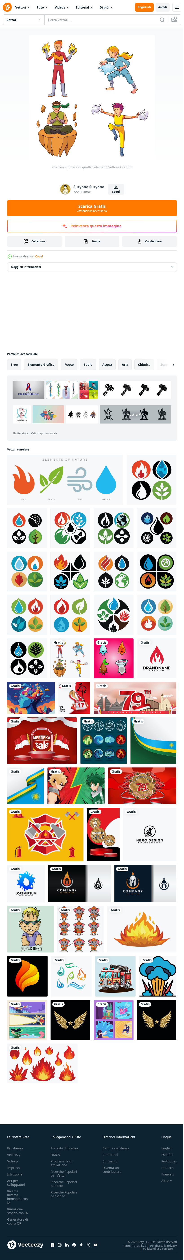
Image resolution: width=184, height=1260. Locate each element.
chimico (144, 364)
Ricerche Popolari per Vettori (64, 1173)
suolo (88, 364)
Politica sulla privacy (160, 1245)
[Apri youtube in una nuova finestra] (95, 1245)
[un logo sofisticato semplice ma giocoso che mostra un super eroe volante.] (149, 834)
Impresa (13, 1168)
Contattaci (110, 1155)
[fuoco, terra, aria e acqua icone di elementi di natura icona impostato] (65, 480)
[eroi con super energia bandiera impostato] (27, 1020)
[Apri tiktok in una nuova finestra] (81, 1245)
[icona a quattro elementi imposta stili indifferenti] (103, 740)
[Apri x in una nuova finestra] (88, 1245)
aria (125, 364)
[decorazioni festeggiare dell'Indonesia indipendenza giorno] (142, 785)
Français (164, 1174)
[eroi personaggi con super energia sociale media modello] (114, 1020)
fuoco (69, 364)
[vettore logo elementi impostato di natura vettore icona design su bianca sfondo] (71, 976)
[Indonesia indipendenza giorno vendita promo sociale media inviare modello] (103, 834)
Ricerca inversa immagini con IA (17, 1197)
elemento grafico (41, 364)
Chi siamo (110, 1161)
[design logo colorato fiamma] (27, 976)
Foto (40, 7)
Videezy (13, 1161)
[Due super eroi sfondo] (76, 785)
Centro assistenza (116, 1148)
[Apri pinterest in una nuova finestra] (74, 1245)
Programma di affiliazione (61, 1163)
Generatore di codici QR (17, 1221)
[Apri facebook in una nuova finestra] (52, 1245)
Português (165, 1161)
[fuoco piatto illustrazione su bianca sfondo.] (141, 929)
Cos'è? (39, 256)
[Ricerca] (162, 19)
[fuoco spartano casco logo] (79, 883)
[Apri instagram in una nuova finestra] (59, 1245)
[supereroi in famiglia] (30, 929)
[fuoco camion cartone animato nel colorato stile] (115, 976)
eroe (14, 364)
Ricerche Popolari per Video (64, 1194)
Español (164, 1155)
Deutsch (164, 1168)
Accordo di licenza (64, 1148)
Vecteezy (13, 1155)
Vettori (20, 7)
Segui (116, 192)
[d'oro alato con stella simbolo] (70, 1020)
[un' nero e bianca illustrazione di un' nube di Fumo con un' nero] (157, 976)
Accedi (162, 7)
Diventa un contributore (112, 1170)
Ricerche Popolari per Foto (64, 1184)
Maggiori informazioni (26, 267)
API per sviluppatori (16, 1183)
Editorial (82, 7)
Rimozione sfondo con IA (17, 1211)
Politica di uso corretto (155, 1248)
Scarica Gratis (92, 208)
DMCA (55, 1155)
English (163, 1148)
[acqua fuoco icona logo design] (26, 883)
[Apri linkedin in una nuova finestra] (67, 1245)
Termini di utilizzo (131, 1245)
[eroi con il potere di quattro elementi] (70, 658)
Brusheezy (15, 1148)
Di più (104, 7)
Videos (60, 7)
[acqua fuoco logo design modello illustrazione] (156, 658)
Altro (161, 1180)
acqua (107, 364)
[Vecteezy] (7, 7)
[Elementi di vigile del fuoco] (45, 834)
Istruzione (14, 1174)
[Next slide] (166, 364)
